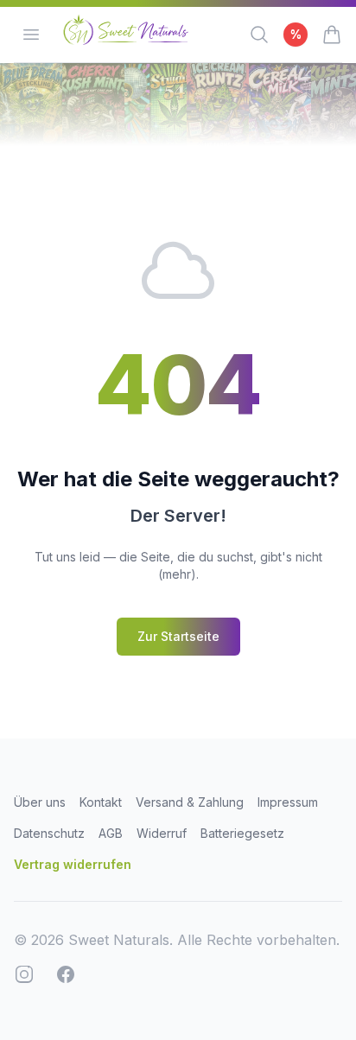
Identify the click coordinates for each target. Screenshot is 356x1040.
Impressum (287, 802)
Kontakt (100, 802)
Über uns (40, 802)
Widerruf (162, 833)
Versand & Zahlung (190, 802)
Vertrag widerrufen (72, 864)
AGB (111, 833)
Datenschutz (49, 833)
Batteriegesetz (242, 833)
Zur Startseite (178, 636)
